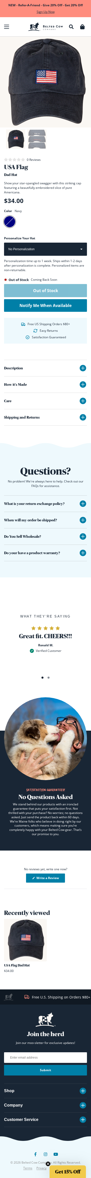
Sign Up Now (46, 12)
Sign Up (67, 1169)
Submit (45, 1070)
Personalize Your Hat (19, 238)
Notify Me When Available (45, 305)
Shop (9, 1091)
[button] (6, 26)
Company (13, 1105)
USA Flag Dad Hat (17, 965)
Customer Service (21, 1119)
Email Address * (55, 1147)
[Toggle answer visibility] (83, 504)
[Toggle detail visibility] (83, 368)
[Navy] (9, 221)
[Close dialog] (87, 1128)
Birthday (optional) (56, 1156)
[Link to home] (45, 26)
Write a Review (50, 879)
